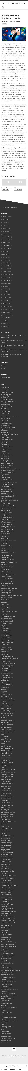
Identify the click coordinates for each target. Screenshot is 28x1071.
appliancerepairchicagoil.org (8, 429)
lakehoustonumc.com (6, 863)
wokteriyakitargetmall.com (7, 581)
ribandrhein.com (5, 600)
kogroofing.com (5, 456)
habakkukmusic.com (6, 864)
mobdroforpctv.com (6, 637)
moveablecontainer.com (7, 479)
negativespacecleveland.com (8, 769)
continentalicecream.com (7, 677)
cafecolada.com (5, 644)
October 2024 (5, 242)
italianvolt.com (4, 538)
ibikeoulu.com (4, 717)
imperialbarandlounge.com (7, 521)
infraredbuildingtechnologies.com (9, 495)
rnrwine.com (4, 1014)
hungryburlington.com (6, 729)
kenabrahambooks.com (7, 684)
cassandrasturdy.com (6, 639)
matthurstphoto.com (6, 986)
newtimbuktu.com (5, 411)
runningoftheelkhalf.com (7, 880)
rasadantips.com (5, 409)
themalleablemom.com (7, 725)
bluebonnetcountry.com (7, 446)
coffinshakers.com (6, 719)
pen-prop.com (4, 873)
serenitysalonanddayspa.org (8, 401)
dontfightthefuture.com (6, 514)
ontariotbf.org (4, 430)
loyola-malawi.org (5, 627)
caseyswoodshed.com (7, 816)
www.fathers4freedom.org (7, 877)
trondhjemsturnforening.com (8, 972)
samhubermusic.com (6, 1040)
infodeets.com (4, 397)
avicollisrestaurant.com (7, 802)
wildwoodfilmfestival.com (7, 470)
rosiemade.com (5, 554)
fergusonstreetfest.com (7, 982)
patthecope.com (5, 823)
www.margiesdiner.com (7, 904)
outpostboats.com (5, 630)
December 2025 (6, 216)
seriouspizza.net (5, 826)
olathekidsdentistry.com (7, 557)
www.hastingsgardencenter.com (9, 946)
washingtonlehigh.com (6, 925)
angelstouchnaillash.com (7, 566)
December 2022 (6, 306)
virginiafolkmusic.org (6, 597)
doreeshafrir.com (5, 710)
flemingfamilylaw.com (6, 1012)
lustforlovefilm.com (6, 689)
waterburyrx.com (5, 807)
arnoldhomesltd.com (6, 515)
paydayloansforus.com (7, 422)
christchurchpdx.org (6, 682)
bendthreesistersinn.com (7, 776)
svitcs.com (4, 824)
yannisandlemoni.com (6, 545)
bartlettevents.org (5, 477)
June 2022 (5, 323)
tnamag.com (4, 833)
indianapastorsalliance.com (8, 812)
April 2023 (4, 294)
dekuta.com (4, 932)
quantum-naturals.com (7, 979)
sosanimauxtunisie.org (7, 455)
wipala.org (3, 625)
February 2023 (6, 300)
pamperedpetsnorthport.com (8, 552)
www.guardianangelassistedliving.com (10, 970)
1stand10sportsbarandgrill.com (9, 562)
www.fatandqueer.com (6, 892)
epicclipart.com (5, 448)
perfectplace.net (5, 609)
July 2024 (4, 251)
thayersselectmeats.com (7, 837)
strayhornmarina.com (6, 672)
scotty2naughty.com (6, 708)
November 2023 (6, 274)
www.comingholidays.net (7, 649)
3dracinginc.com (5, 654)
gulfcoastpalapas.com (6, 842)
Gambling (4, 23)
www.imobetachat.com (7, 857)
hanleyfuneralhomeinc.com (8, 559)
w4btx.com (4, 564)
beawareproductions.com (7, 713)
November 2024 (6, 239)
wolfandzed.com (5, 930)
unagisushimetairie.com (7, 439)
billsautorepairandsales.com (8, 977)
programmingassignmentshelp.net (9, 416)
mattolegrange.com (6, 746)
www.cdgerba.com (5, 967)
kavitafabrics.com (5, 784)
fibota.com (4, 965)
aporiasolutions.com (6, 838)
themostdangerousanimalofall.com (10, 658)
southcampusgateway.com (8, 465)
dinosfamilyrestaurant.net (7, 493)
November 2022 (6, 309)
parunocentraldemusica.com (8, 969)
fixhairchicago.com (6, 818)
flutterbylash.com (5, 1000)
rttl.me (2, 1029)
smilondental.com (5, 569)
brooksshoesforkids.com (7, 835)
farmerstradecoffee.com (7, 852)
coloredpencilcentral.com (7, 517)
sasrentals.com (5, 573)
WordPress (13, 1057)
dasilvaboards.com (6, 668)
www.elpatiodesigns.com (7, 962)
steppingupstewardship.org (8, 922)
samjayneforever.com (6, 984)
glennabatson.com (5, 670)
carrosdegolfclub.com (6, 498)
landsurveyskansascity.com (8, 896)
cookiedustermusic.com (7, 781)
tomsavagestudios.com (7, 593)
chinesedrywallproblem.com (8, 774)
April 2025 (4, 225)
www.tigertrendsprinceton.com (8, 875)
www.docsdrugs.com (6, 903)
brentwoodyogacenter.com (8, 918)
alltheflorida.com (5, 988)
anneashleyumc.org (6, 894)
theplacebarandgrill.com (7, 805)
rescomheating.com (6, 1031)
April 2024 (4, 260)
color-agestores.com (6, 623)
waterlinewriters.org (6, 845)
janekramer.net (4, 734)
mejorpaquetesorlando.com (8, 561)
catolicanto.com (5, 604)
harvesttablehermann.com (7, 496)
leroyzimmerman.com (6, 1008)
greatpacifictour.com (6, 793)
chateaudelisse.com (6, 467)
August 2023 (5, 283)
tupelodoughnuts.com (6, 555)
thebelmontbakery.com (6, 423)
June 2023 (5, 289)
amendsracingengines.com (8, 889)
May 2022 (4, 326)
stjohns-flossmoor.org (6, 778)
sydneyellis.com (5, 585)
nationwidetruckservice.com (8, 790)
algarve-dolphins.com (6, 753)
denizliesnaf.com (5, 819)
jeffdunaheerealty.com (6, 882)
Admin (18, 21)
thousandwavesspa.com (7, 797)
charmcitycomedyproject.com (8, 712)
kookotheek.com (5, 462)
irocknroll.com (4, 528)
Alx (22, 1057)
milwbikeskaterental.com (7, 762)
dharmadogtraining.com (7, 1026)
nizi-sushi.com (4, 736)
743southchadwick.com (7, 508)
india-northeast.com (6, 510)
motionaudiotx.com (6, 1028)
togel (4, 368)
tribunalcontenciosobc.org (7, 665)
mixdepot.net (4, 936)
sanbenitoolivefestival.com (7, 640)
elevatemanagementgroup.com (9, 1007)
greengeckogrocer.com (7, 578)
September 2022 (6, 315)
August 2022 (5, 318)
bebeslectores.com (6, 489)
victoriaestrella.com (6, 795)
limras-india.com (5, 389)
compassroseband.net (6, 828)
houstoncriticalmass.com (7, 656)
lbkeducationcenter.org (6, 606)
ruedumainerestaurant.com (8, 699)
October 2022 (5, 312)
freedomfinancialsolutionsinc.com (9, 885)
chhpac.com (4, 1024)
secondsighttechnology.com (8, 574)
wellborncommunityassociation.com (10, 468)
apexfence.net (4, 1041)
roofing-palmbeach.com (7, 512)
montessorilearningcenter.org (8, 981)
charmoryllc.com (5, 653)
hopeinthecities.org (5, 633)
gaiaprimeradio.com (6, 739)
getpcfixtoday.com (5, 442)
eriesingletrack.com (6, 550)
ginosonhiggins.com (6, 757)
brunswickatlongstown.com (8, 731)
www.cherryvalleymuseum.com (9, 482)
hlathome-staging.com (6, 580)
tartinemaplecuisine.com (7, 732)
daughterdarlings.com (6, 396)
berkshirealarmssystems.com (8, 540)
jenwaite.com (4, 1005)
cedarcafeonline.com (6, 403)
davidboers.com (5, 856)
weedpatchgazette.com (7, 547)
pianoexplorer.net (5, 948)
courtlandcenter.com (6, 798)
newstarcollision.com (6, 571)
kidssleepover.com (5, 418)
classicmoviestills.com (7, 642)
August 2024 (5, 248)
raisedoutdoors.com (6, 522)
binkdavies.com (5, 680)
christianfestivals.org (6, 750)
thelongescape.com (6, 745)
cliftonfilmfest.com (5, 519)
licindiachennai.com (6, 394)
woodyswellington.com (7, 958)
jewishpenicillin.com (6, 592)
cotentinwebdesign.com (7, 484)
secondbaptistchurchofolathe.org (9, 1021)
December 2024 (6, 237)
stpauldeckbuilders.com (7, 897)
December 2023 (6, 271)
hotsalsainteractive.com (7, 399)
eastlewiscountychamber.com (8, 663)
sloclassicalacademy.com (7, 666)
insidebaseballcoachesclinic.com (9, 989)
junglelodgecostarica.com (7, 748)
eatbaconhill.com (5, 415)
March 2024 (5, 263)
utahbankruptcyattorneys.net (8, 526)
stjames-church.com (6, 706)
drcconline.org (4, 804)
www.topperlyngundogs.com (8, 878)
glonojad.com (4, 703)
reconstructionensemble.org (8, 783)
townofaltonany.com (6, 765)
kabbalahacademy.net (6, 567)
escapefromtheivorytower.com (8, 507)
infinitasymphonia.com (7, 692)
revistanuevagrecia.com (7, 705)
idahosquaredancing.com (7, 531)
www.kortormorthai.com (7, 890)
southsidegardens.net (6, 949)
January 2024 (5, 268)
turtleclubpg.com (5, 791)
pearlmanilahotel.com (6, 449)
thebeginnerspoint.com (7, 647)
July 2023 (4, 286)
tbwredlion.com (5, 975)
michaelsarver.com (6, 576)
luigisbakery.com (5, 927)
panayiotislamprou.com (7, 463)
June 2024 (5, 254)
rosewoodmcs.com (6, 937)
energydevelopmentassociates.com (10, 500)
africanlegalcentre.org (6, 694)
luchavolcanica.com (6, 786)
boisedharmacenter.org (7, 621)
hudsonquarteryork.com (7, 963)
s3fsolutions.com (5, 503)
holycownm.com (5, 788)
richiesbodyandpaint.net (7, 392)
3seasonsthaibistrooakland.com (9, 611)
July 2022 (4, 320)
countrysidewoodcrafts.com (8, 427)
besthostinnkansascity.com (8, 1035)
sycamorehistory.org (6, 939)
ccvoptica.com (5, 923)
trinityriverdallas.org (6, 607)
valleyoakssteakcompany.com (8, 814)
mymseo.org (4, 1022)
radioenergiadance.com (7, 460)
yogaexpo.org (4, 614)
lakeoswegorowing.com (7, 1015)
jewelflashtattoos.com (6, 441)
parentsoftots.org (5, 849)
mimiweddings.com (6, 1033)
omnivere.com (4, 408)
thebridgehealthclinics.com (7, 844)
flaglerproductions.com (7, 673)
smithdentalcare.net (6, 1036)
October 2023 (5, 277)
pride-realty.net (4, 996)
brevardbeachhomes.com (7, 505)
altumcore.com (5, 830)
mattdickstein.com (5, 859)
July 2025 (4, 219)
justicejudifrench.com (6, 722)
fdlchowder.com (5, 906)
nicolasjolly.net (4, 691)
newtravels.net (4, 420)
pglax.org (3, 767)
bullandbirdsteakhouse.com (8, 909)
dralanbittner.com (5, 543)
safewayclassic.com (6, 425)
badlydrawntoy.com (6, 861)
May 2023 (4, 292)
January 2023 (5, 303)
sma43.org (4, 915)
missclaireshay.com (6, 387)
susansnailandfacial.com (7, 871)
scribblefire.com (5, 613)
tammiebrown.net (5, 741)
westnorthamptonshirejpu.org (8, 472)
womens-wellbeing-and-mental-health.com (11, 595)
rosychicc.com (5, 628)
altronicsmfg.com (5, 413)
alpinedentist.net (5, 458)
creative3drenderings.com (7, 850)
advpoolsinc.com (5, 809)
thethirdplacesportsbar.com (8, 955)
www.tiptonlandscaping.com (8, 920)
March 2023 (5, 297)
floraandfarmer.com (6, 502)
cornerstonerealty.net (6, 941)
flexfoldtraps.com (5, 887)
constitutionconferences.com (8, 821)
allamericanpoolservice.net (7, 590)
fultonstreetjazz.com (6, 475)
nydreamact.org (5, 437)
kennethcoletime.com (6, 727)
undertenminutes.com (6, 406)
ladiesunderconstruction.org (8, 488)
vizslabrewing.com (5, 541)
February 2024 (6, 265)
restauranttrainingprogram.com (9, 588)
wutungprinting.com (6, 758)
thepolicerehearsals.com (7, 659)
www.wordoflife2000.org (7, 529)
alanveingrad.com (5, 755)
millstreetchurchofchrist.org (8, 993)
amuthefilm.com (5, 687)
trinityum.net (4, 951)
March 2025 (5, 228)
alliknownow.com (5, 661)
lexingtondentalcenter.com (7, 583)
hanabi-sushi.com (5, 929)
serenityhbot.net (5, 868)
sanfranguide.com (5, 651)
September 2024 (6, 245)
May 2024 (4, 257)
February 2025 (6, 231)
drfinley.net (3, 1010)
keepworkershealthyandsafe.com (9, 434)
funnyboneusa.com (6, 779)
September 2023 (6, 280)
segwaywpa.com (5, 840)
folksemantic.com (5, 534)
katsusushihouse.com (6, 696)
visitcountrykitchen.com (7, 752)
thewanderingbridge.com (7, 724)
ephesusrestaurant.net (6, 956)
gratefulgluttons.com (6, 635)
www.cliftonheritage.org (7, 913)
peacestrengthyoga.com (7, 883)
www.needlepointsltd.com (7, 908)
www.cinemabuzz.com (6, 934)
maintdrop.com (5, 451)
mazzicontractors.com (7, 953)
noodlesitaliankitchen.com (7, 436)
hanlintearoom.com (6, 1002)
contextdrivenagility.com (7, 715)
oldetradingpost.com (6, 486)
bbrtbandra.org (5, 444)
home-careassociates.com (8, 616)
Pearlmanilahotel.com (14, 3)
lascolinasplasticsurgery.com (8, 911)
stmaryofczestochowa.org (7, 720)
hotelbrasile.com (5, 474)
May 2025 (4, 222)
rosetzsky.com (4, 701)
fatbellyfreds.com (5, 960)
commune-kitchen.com (7, 686)
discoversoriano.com (6, 646)
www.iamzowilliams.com (7, 944)
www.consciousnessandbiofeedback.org (11, 943)
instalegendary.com (6, 432)
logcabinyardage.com (6, 854)
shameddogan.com (6, 847)
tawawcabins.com (5, 533)
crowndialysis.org (5, 587)
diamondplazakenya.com (7, 974)
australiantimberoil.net (6, 491)
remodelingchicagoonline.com (8, 916)
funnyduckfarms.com (6, 1003)
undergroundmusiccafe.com (8, 1038)
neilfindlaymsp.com (6, 800)
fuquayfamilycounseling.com (8, 1017)
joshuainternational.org (7, 870)
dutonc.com (4, 743)
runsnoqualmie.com (6, 901)
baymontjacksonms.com (7, 764)
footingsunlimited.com (6, 899)
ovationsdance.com (6, 599)
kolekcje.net (4, 602)
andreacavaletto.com (6, 618)
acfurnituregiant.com (6, 404)
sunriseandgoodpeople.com (8, 772)
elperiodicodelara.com (6, 390)
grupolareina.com (5, 481)
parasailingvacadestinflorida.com (9, 995)
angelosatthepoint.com (7, 811)
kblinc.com (4, 548)
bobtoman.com (5, 453)
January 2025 (5, 234)
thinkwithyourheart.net (6, 524)
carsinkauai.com (5, 991)
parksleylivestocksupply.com (8, 620)
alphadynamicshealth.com (7, 998)
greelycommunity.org (6, 698)
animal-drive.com (5, 831)
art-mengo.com (5, 738)
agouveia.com (4, 1019)
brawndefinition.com (6, 675)
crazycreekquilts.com (6, 679)
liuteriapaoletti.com (5, 771)
